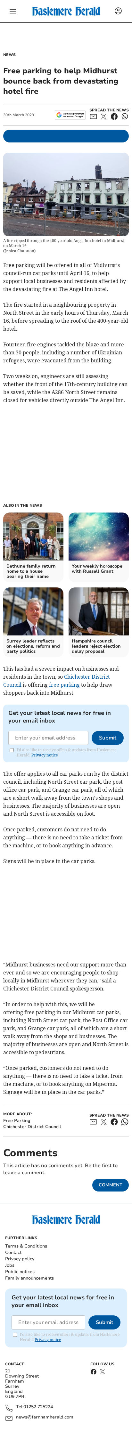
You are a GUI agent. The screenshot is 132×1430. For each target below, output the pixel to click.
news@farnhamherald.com (44, 1417)
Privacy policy (19, 1259)
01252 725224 (38, 1407)
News (9, 54)
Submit (107, 737)
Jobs (9, 1265)
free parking (64, 685)
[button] (13, 11)
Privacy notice (44, 755)
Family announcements (29, 1278)
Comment (110, 1185)
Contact (13, 1252)
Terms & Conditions (26, 1246)
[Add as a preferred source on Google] (70, 115)
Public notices (20, 1272)
